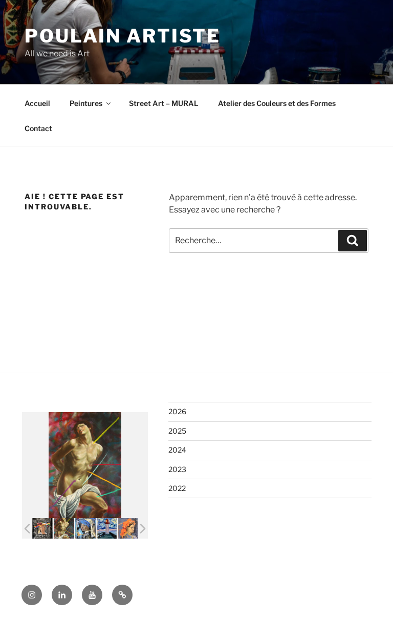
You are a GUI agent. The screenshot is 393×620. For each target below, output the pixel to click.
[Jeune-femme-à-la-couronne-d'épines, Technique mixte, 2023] (42, 528)
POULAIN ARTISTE (123, 36)
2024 (177, 449)
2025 (177, 430)
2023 (177, 469)
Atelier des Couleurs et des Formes (277, 103)
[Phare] (107, 528)
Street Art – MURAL (164, 103)
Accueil (37, 103)
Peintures (86, 103)
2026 (177, 411)
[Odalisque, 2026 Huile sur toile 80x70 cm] (128, 528)
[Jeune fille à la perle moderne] (85, 528)
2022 (177, 488)
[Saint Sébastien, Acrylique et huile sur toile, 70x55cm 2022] (64, 528)
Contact (38, 128)
